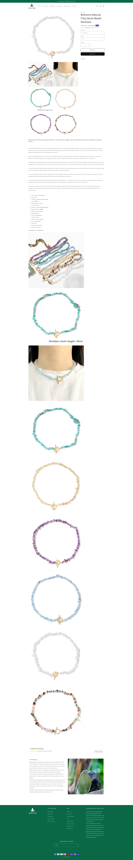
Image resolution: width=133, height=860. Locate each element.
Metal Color (83, 30)
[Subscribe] (77, 845)
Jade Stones (50, 816)
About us (69, 811)
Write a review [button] (98, 751)
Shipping (88, 27)
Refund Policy (70, 826)
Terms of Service (70, 823)
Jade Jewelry (50, 811)
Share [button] (83, 58)
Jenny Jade (68, 856)
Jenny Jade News (71, 816)
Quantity (82, 42)
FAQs (68, 818)
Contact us (69, 814)
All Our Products (51, 821)
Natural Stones (51, 818)
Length (82, 36)
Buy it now (92, 54)
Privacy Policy (70, 828)
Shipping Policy (70, 821)
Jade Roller (50, 814)
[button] (97, 6)
